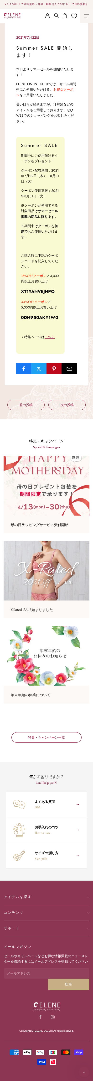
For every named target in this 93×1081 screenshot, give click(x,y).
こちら (50, 336)
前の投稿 (26, 404)
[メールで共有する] (69, 368)
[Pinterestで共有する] (54, 368)
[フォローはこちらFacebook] (40, 1017)
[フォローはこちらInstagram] (52, 1017)
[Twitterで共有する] (38, 368)
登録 (68, 984)
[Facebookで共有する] (23, 368)
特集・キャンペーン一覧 (46, 737)
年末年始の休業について (31, 695)
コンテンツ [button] (14, 912)
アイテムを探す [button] (17, 896)
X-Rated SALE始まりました (32, 609)
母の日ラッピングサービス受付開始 (39, 524)
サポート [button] (12, 928)
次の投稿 (67, 404)
